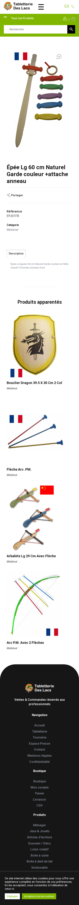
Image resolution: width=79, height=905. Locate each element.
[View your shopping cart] (73, 18)
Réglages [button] (12, 896)
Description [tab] (16, 253)
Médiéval (12, 229)
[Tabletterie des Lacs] (18, 6)
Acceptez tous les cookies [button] (39, 896)
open (59, 56)
